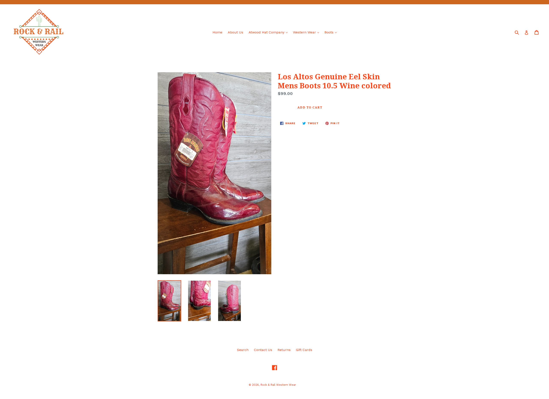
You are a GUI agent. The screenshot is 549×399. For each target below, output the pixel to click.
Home (217, 32)
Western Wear (307, 32)
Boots (331, 32)
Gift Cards (304, 350)
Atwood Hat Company (269, 32)
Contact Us (263, 350)
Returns (284, 350)
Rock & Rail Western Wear (278, 384)
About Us (235, 32)
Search (243, 350)
